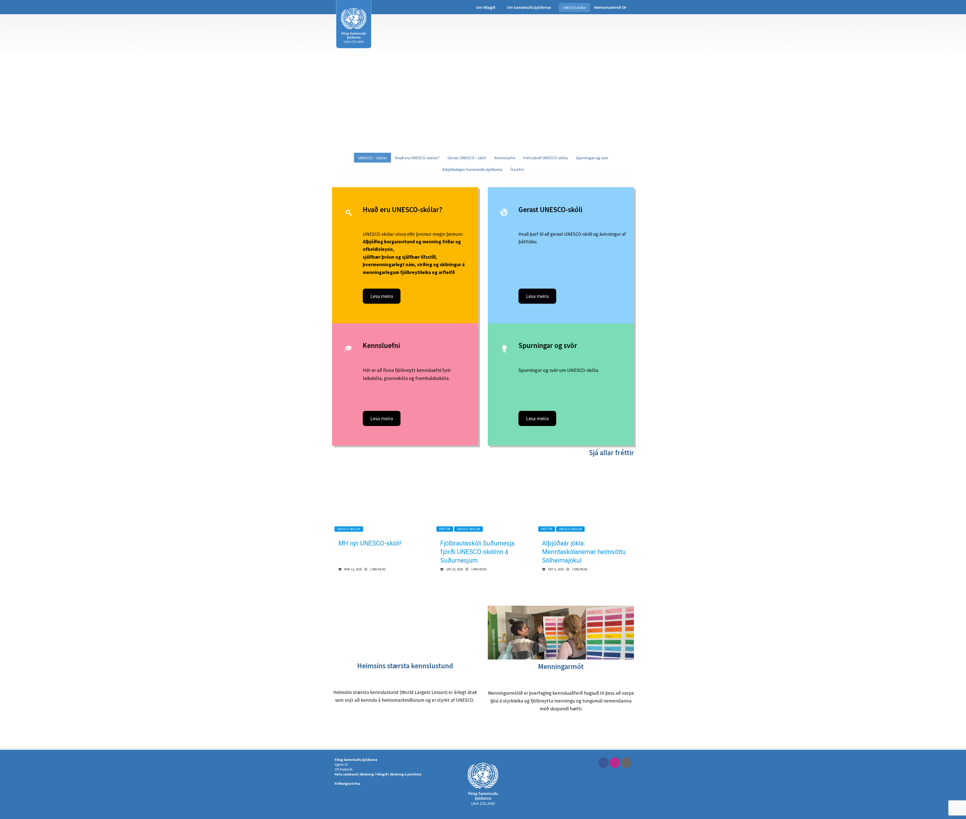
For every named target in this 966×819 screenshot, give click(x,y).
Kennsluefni (504, 157)
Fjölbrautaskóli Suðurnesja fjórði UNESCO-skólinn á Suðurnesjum (477, 552)
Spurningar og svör (592, 157)
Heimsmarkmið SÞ (610, 7)
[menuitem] (487, 7)
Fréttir (445, 529)
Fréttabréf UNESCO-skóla (545, 157)
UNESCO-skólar (574, 7)
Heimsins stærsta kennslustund (405, 665)
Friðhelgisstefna (347, 784)
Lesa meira (381, 296)
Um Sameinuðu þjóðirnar (529, 7)
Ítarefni (517, 169)
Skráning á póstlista (405, 774)
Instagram (615, 762)
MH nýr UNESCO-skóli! (369, 543)
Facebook (603, 762)
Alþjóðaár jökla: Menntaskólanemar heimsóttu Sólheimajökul (584, 552)
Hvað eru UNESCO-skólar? (417, 157)
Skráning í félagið (374, 774)
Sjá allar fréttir (611, 452)
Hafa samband (346, 774)
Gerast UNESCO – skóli (467, 157)
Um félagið (485, 7)
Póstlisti (626, 762)
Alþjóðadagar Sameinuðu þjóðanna (472, 169)
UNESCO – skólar (372, 157)
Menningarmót (561, 666)
